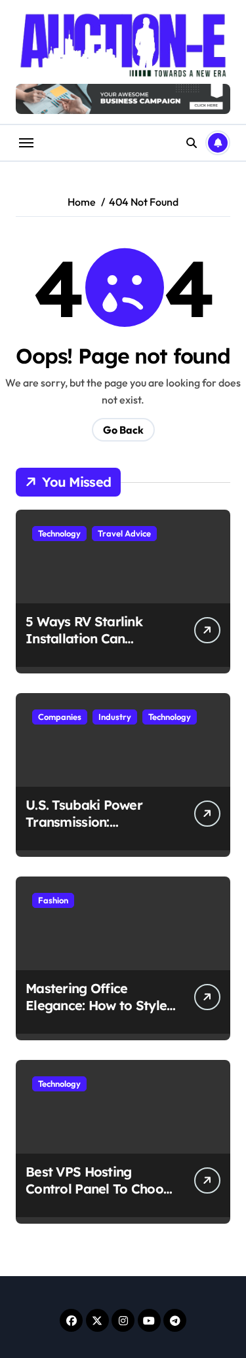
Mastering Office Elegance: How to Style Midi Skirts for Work (96, 1005)
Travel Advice (124, 533)
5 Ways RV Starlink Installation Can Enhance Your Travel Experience (89, 647)
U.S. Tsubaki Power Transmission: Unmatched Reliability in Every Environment (101, 830)
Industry (114, 716)
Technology (59, 533)
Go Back (123, 429)
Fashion (53, 900)
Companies (59, 716)
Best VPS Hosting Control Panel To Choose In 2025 (101, 1188)
